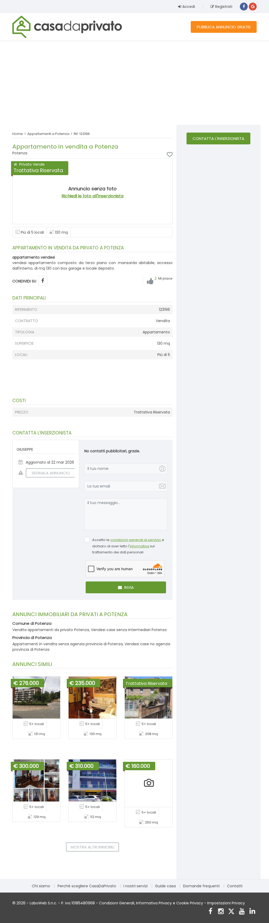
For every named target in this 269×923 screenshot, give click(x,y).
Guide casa (165, 886)
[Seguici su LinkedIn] (252, 912)
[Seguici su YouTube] (241, 912)
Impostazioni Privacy (226, 903)
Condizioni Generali (116, 903)
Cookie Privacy (189, 903)
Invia (128, 587)
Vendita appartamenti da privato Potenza (50, 629)
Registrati (223, 6)
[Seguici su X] (231, 912)
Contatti (234, 886)
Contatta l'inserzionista (218, 138)
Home (17, 133)
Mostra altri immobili (92, 847)
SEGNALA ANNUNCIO (51, 473)
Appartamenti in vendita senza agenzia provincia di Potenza (67, 644)
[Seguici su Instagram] (220, 912)
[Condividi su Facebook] (42, 280)
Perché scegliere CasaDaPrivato (87, 886)
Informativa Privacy (154, 903)
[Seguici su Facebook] (210, 912)
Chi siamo (41, 886)
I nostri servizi (135, 886)
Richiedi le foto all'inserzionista (92, 196)
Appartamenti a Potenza (48, 133)
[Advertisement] (134, 82)
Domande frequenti (201, 886)
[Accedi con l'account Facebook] (244, 7)
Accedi (188, 6)
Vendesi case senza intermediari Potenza (129, 629)
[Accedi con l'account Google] (253, 7)
